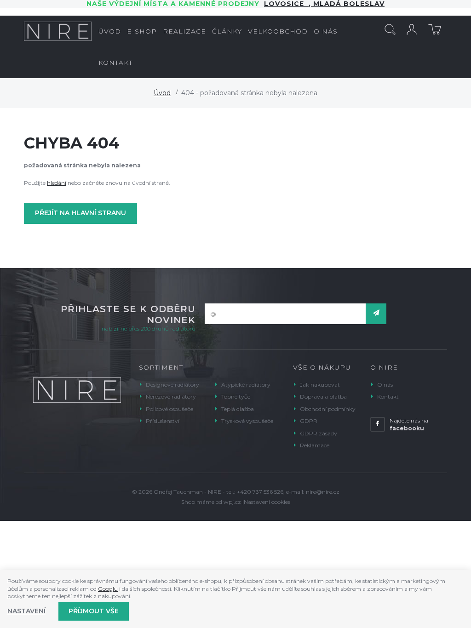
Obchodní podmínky (328, 408)
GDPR (308, 420)
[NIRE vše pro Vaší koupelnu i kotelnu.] (58, 31)
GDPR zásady (318, 433)
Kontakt (388, 396)
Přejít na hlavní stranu (80, 213)
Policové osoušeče (169, 408)
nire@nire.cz (322, 491)
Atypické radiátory (245, 384)
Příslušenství (162, 420)
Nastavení (26, 611)
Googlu (108, 588)
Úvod (162, 93)
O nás (385, 384)
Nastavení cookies (267, 501)
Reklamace (314, 445)
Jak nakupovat (320, 384)
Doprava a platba (323, 396)
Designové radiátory (172, 384)
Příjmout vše (94, 611)
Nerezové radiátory (171, 396)
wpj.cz (232, 501)
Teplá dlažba (237, 408)
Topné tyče (235, 396)
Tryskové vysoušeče (247, 420)
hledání (56, 182)
